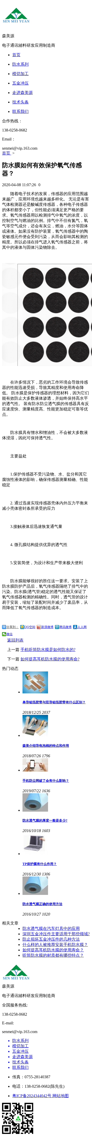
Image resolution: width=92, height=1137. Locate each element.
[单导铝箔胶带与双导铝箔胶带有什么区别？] (56, 682)
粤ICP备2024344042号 (32, 1096)
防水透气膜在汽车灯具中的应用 (51, 928)
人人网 (82, 627)
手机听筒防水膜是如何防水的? (47, 649)
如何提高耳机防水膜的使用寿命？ (53, 950)
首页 (6, 153)
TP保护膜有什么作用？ (39, 864)
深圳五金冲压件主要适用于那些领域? (56, 934)
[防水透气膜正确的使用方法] (56, 886)
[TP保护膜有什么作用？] (56, 844)
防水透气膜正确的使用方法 (42, 904)
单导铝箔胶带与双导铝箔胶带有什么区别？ (54, 702)
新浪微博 (47, 627)
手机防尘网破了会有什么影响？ (45, 781)
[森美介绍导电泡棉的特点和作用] (56, 726)
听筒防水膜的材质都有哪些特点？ (53, 955)
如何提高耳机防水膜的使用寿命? (49, 659)
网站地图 (60, 1096)
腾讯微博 (65, 627)
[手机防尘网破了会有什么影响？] (56, 765)
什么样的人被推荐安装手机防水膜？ (55, 944)
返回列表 (15, 640)
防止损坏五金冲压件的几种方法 (51, 939)
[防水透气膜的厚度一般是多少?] (56, 803)
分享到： (12, 627)
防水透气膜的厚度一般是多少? (44, 820)
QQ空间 (30, 627)
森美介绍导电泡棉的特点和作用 (45, 746)
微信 (9, 634)
